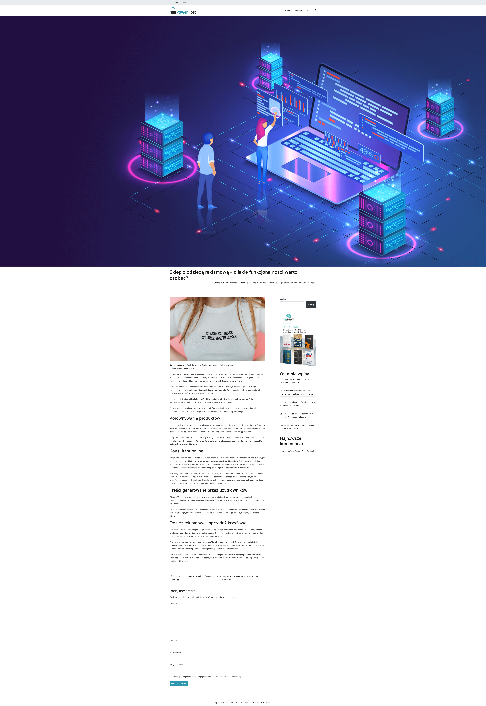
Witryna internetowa (178, 664)
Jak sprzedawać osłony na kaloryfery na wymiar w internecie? (297, 427)
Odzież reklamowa (209, 365)
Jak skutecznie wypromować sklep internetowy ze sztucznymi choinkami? (296, 392)
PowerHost (235, 702)
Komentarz (175, 603)
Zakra (253, 702)
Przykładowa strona (302, 10)
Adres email (175, 652)
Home (287, 10)
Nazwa (173, 640)
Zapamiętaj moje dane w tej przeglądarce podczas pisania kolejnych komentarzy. (207, 677)
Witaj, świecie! (308, 451)
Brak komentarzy (177, 365)
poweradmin (231, 365)
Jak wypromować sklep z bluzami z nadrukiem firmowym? (295, 380)
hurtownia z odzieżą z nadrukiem (240, 480)
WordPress (265, 702)
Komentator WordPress (290, 451)
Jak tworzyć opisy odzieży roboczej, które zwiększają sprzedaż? (298, 403)
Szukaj (283, 299)
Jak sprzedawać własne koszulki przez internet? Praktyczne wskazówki (296, 415)
